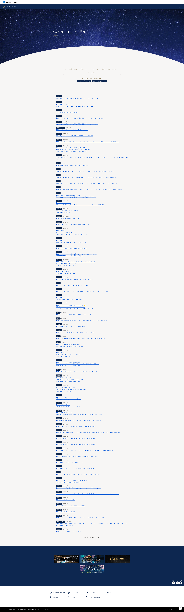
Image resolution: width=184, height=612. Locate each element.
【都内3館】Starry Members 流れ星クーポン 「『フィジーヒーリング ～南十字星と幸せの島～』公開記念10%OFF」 (90, 189)
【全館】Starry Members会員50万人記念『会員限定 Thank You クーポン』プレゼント (81, 320)
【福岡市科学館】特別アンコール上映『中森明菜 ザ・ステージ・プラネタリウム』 (80, 118)
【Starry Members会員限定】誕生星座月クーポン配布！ (72, 165)
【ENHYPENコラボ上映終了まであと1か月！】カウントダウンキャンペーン (78, 420)
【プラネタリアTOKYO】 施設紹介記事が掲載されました (72, 224)
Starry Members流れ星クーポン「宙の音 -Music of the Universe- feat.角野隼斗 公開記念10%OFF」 (86, 177)
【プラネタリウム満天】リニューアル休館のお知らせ (71, 326)
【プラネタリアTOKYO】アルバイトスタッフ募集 (70, 506)
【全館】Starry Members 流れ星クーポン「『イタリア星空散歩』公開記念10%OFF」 (81, 338)
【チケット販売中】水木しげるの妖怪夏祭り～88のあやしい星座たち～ (76, 456)
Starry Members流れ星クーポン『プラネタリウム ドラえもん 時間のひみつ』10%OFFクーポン (85, 171)
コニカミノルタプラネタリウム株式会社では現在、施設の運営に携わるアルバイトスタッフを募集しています (87, 494)
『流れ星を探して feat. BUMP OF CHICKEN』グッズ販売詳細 (74, 136)
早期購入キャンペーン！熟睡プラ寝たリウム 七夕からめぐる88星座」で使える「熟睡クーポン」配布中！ (86, 183)
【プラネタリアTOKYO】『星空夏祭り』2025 (69, 462)
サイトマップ (45, 609)
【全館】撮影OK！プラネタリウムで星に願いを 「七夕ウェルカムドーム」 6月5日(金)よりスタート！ (71, 232)
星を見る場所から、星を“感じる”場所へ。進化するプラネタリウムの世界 (77, 98)
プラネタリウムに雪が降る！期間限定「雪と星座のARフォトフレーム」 (77, 124)
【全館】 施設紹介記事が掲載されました (67, 218)
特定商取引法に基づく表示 (34, 609)
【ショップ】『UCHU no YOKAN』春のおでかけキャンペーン (74, 279)
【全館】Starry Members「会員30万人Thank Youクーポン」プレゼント (77, 371)
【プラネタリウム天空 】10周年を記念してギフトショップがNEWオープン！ (78, 488)
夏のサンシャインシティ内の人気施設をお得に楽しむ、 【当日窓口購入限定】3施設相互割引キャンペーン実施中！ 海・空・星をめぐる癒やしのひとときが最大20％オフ (73, 149)
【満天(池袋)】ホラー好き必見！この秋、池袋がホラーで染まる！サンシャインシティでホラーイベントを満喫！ (88, 432)
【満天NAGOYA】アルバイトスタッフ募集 (68, 531)
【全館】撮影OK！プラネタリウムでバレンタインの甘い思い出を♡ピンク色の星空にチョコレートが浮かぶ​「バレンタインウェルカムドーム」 (75, 263)
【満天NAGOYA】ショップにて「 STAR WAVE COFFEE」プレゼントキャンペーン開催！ (83, 291)
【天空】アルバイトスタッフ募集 (65, 500)
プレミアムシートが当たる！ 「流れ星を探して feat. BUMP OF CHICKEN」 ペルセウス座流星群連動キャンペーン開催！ (70, 379)
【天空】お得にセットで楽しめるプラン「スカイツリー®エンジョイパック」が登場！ (81, 517)
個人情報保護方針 (22, 609)
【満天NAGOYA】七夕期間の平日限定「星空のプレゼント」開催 (75, 332)
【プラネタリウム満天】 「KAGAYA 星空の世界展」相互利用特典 (75, 468)
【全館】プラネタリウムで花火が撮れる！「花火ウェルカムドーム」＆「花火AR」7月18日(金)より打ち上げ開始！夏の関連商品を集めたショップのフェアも (77, 363)
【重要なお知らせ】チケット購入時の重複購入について (72, 130)
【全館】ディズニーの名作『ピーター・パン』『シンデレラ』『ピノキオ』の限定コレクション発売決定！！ (87, 142)
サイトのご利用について (9, 609)
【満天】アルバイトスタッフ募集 (65, 511)
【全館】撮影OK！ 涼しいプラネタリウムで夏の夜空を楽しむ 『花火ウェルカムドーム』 (68, 354)
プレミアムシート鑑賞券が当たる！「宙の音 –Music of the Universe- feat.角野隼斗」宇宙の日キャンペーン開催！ (71, 389)
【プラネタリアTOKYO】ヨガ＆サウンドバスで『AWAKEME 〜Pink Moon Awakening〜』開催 (84, 450)
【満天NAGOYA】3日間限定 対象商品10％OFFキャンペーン (74, 314)
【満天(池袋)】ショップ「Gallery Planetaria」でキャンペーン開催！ (76, 438)
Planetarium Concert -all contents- (67, 112)
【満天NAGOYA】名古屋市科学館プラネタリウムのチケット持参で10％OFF (78, 474)
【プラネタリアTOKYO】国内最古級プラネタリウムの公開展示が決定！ (77, 426)
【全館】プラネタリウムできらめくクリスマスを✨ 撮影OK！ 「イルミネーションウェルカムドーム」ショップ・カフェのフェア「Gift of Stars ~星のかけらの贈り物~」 (75, 306)
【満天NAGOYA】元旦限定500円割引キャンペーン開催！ (73, 285)
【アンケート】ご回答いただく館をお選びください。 (71, 248)
